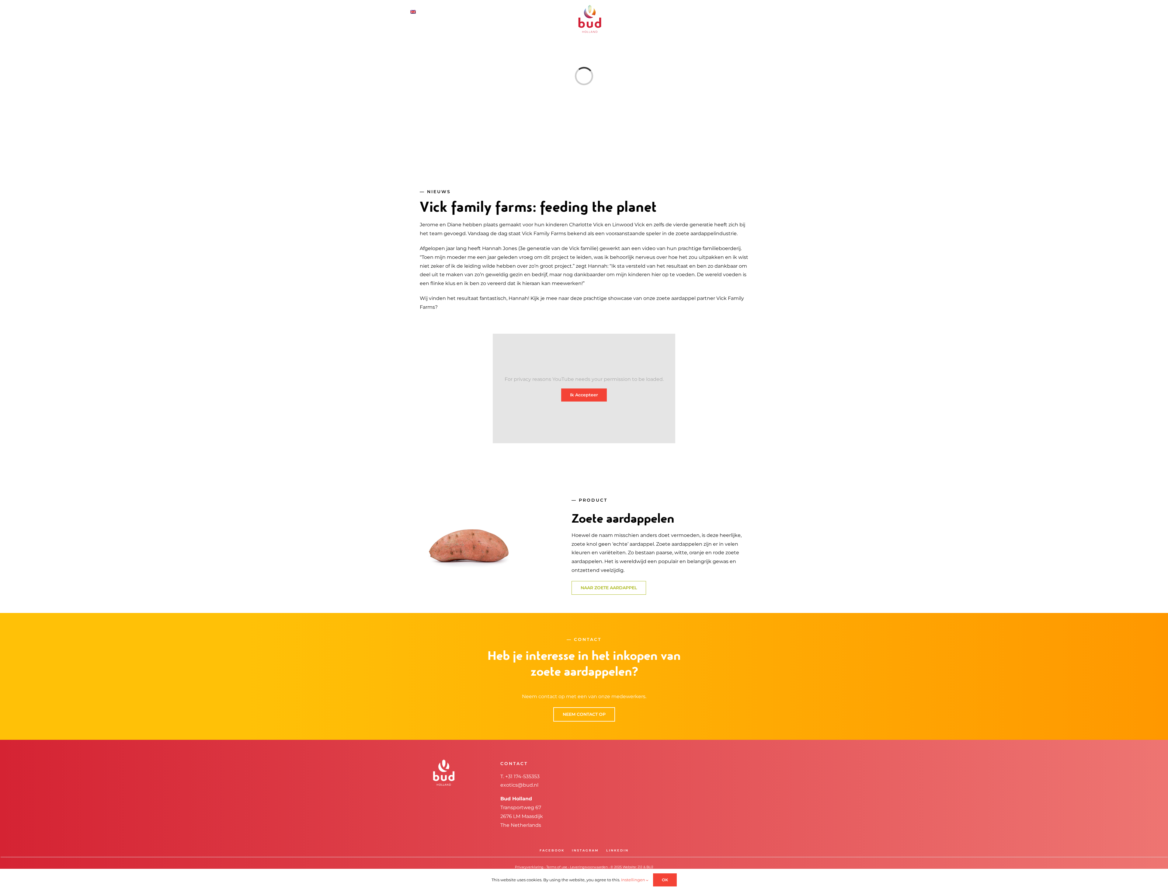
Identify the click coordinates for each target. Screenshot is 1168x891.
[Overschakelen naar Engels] (430, 11)
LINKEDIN (617, 850)
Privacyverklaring (529, 867)
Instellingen (633, 879)
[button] (742, 11)
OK (665, 879)
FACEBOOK (552, 850)
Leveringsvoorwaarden (589, 867)
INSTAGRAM (585, 850)
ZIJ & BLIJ (645, 867)
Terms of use (556, 867)
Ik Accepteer (584, 395)
